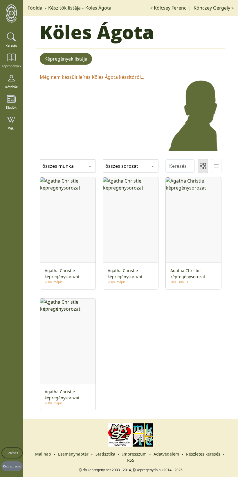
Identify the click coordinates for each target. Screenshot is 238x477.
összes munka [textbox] (58, 166)
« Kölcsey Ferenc (168, 8)
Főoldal (36, 8)
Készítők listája (64, 8)
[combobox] (68, 166)
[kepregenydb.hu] (11, 13)
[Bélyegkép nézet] (203, 166)
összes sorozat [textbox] (121, 166)
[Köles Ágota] (193, 111)
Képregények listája (65, 59)
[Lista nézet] (216, 166)
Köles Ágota (98, 8)
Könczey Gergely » (214, 8)
